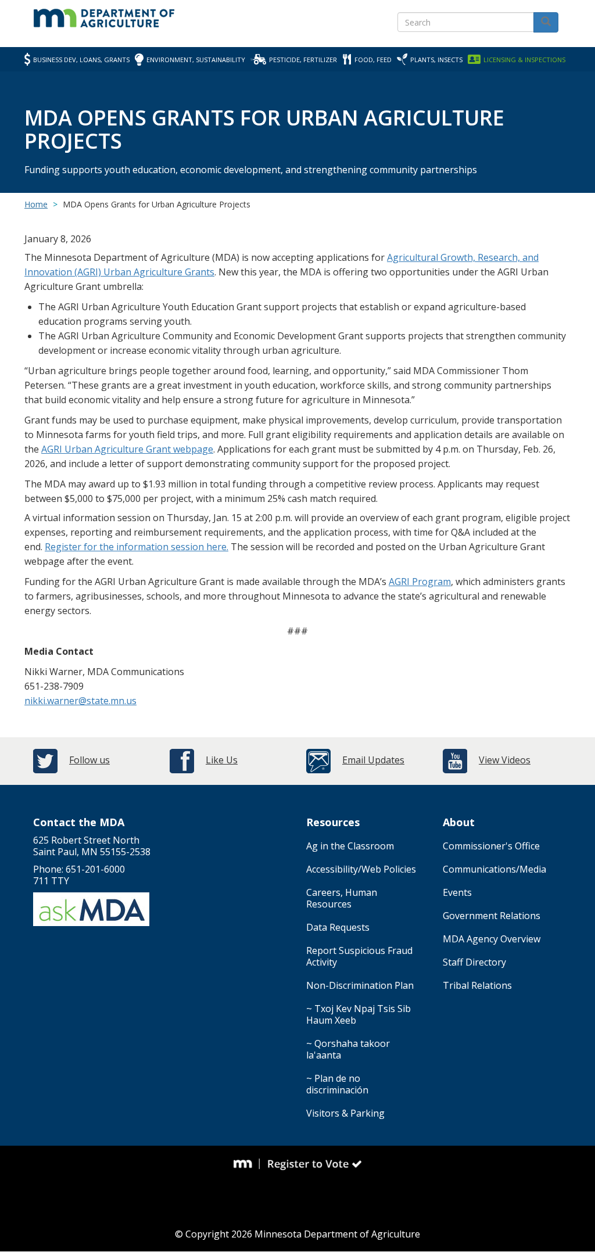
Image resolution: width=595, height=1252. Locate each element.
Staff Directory (474, 962)
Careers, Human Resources (341, 898)
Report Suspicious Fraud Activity (359, 956)
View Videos (505, 760)
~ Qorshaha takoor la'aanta (348, 1049)
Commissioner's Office (491, 846)
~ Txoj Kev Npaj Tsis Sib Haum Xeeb (358, 1014)
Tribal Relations (477, 985)
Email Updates (373, 760)
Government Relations (491, 915)
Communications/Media (494, 869)
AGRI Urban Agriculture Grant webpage (127, 449)
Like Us (222, 760)
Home (36, 204)
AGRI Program (420, 581)
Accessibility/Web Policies (361, 869)
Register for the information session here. (136, 546)
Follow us (89, 760)
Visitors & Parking (345, 1113)
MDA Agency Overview (491, 938)
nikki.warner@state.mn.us (80, 700)
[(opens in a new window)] (247, 1163)
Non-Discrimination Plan (360, 985)
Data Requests (338, 927)
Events (457, 892)
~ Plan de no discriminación (337, 1084)
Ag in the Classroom (350, 846)
